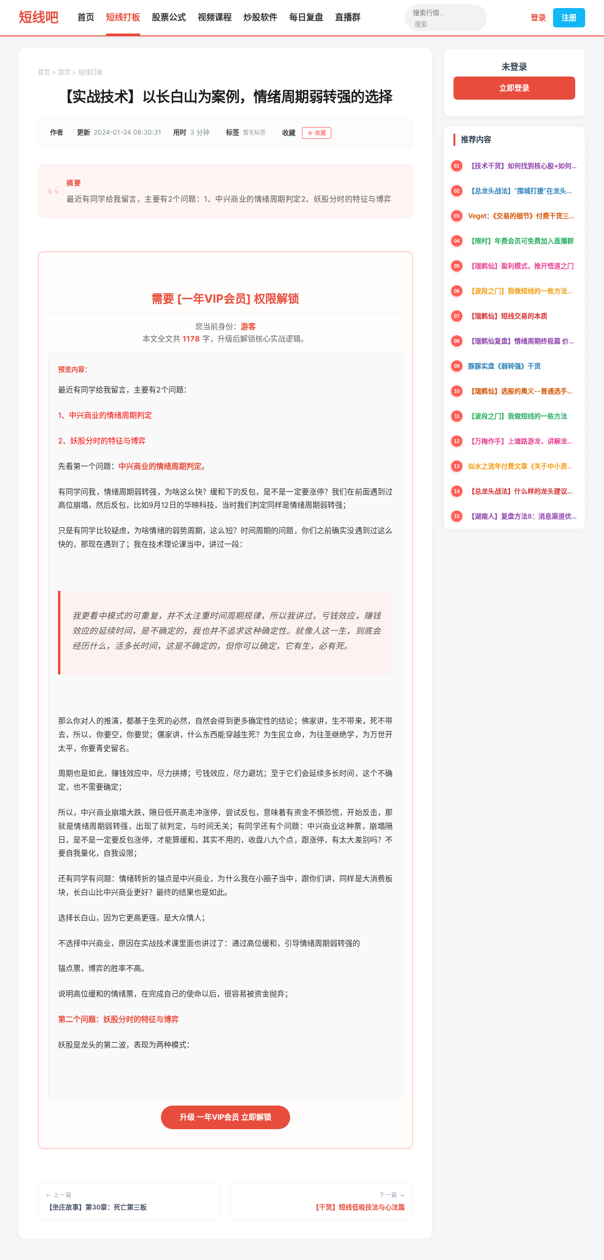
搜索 (421, 24)
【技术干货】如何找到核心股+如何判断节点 (523, 166)
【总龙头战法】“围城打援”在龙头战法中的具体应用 (523, 191)
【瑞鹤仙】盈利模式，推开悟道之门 (521, 266)
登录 (538, 17)
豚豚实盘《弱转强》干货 (504, 366)
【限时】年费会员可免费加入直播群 (521, 241)
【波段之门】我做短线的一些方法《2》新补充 (523, 291)
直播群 (348, 17)
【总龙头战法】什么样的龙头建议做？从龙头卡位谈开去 (523, 491)
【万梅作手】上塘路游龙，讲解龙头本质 (523, 441)
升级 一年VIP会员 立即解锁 (225, 1117)
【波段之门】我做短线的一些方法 (517, 416)
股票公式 (169, 17)
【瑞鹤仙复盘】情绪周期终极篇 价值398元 (523, 341)
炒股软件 (260, 17)
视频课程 (215, 17)
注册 (569, 17)
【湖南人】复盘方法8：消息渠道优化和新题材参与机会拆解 (523, 516)
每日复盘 (306, 17)
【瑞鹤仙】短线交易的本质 (507, 316)
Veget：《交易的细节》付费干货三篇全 (523, 216)
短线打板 (123, 17)
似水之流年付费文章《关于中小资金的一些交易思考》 (523, 466)
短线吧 (39, 17)
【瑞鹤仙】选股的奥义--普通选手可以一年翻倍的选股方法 (523, 391)
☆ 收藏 (316, 132)
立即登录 (514, 88)
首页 (85, 17)
